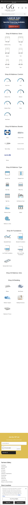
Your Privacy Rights (14, 498)
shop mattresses (14, 26)
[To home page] (10, 8)
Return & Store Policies (7, 482)
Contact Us (4, 480)
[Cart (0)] (25, 7)
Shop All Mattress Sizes (14, 33)
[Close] (25, 488)
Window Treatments (6, 473)
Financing (3, 475)
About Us (3, 478)
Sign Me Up (5, 452)
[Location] (18, 7)
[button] (2, 7)
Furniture (3, 465)
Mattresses (4, 467)
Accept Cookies (20, 502)
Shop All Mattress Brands (14, 126)
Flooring (3, 472)
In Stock (3, 470)
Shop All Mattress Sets (14, 273)
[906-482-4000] (22, 7)
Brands (3, 468)
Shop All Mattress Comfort (14, 74)
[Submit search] (24, 14)
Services (3, 477)
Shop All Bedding (14, 280)
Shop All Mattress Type (14, 167)
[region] (14, 496)
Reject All (8, 502)
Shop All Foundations (14, 231)
